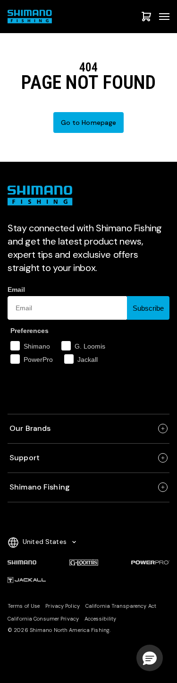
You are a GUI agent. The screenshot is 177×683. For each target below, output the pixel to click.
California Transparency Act (120, 606)
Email (16, 289)
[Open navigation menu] (164, 16)
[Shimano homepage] (22, 562)
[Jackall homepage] (27, 580)
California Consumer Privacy (43, 618)
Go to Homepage (89, 122)
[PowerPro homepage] (150, 562)
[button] (149, 658)
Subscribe (148, 308)
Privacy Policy (62, 606)
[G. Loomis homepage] (83, 562)
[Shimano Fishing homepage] (31, 16)
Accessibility (100, 618)
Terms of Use (24, 606)
